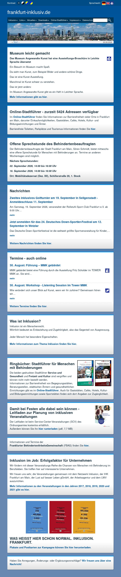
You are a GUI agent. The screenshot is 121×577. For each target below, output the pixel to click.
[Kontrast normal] (19, 3)
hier (93, 129)
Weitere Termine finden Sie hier (28, 306)
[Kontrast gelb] (27, 3)
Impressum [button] (74, 20)
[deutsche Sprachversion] (104, 3)
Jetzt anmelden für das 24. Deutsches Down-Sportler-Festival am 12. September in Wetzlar (56, 224)
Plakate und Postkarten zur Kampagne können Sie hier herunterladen (50, 547)
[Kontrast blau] (31, 3)
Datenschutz (87, 20)
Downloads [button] (43, 20)
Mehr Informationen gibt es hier (28, 97)
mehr (12, 215)
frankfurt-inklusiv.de (28, 12)
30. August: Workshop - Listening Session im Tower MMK (48, 285)
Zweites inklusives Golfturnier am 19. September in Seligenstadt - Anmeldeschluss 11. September (54, 200)
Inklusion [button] (12, 20)
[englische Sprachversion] (108, 2)
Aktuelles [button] (31, 20)
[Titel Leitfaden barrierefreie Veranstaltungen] (103, 416)
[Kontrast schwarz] (23, 3)
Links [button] (21, 20)
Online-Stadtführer (24, 117)
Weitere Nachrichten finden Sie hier (30, 243)
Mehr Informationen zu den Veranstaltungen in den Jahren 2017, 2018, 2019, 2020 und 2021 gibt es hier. (59, 487)
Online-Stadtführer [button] (58, 20)
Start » (16, 42)
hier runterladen (48, 428)
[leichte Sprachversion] (112, 2)
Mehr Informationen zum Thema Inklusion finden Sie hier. (43, 344)
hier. (86, 445)
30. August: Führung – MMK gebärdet (35, 265)
